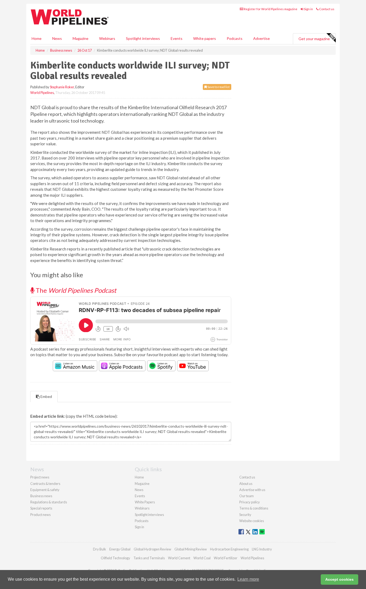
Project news (39, 477)
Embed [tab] (46, 396)
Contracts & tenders (45, 483)
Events (176, 38)
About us (245, 483)
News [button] (57, 38)
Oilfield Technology (115, 558)
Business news (41, 496)
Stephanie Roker (62, 87)
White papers (204, 38)
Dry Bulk (99, 549)
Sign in (308, 9)
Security (245, 514)
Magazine (80, 38)
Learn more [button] (248, 579)
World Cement (179, 558)
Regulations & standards (48, 502)
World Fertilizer (225, 558)
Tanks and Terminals (149, 558)
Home (37, 38)
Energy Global (119, 549)
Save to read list (218, 87)
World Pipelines (42, 92)
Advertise (261, 38)
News (139, 490)
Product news (40, 514)
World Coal (202, 558)
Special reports (41, 508)
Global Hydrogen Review (152, 549)
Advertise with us (252, 490)
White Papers (145, 502)
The (75, 290)
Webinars (107, 38)
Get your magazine (314, 38)
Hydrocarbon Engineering (229, 549)
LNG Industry (262, 549)
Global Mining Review (190, 549)
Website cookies (251, 521)
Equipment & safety (44, 490)
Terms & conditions (253, 508)
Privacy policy (249, 502)
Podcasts (234, 38)
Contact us (326, 9)
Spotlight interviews (143, 38)
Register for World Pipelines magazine (270, 9)
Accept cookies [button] (339, 579)
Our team (246, 496)
